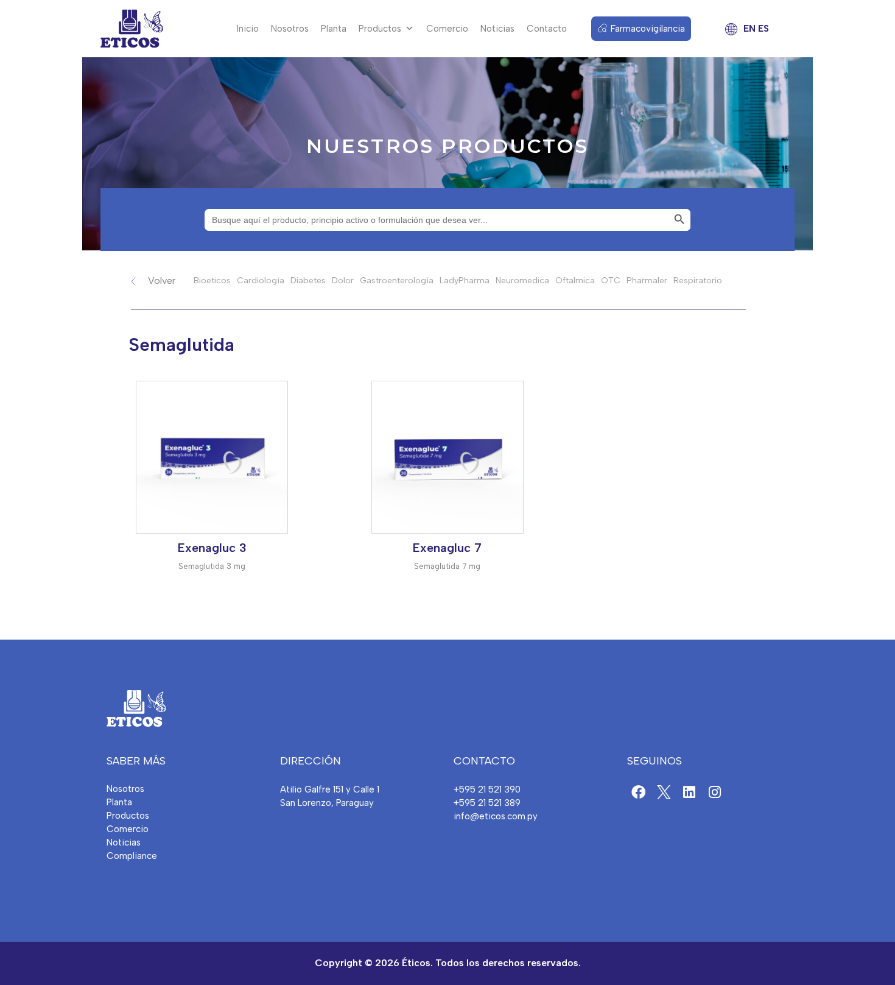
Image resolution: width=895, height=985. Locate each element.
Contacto (547, 28)
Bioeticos (212, 280)
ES (763, 28)
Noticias (497, 28)
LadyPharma (465, 280)
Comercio (447, 28)
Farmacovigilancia (648, 28)
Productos (380, 28)
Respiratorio (697, 280)
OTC (610, 280)
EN (749, 28)
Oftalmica (575, 280)
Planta (333, 28)
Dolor (343, 280)
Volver (161, 280)
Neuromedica (522, 280)
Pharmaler (646, 280)
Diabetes (308, 280)
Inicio (248, 28)
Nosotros (290, 28)
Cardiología (260, 280)
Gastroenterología (396, 280)
